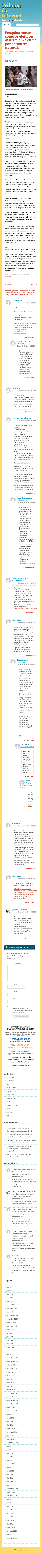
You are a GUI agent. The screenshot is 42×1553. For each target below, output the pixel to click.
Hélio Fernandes (12, 1088)
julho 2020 (10, 1503)
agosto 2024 (10, 1372)
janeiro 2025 (10, 1354)
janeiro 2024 (10, 1397)
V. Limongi (10, 1116)
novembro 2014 (12, 1538)
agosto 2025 (10, 1329)
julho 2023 (10, 1418)
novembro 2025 (12, 1319)
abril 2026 (10, 1301)
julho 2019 (10, 1513)
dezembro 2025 (12, 1315)
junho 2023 (10, 1421)
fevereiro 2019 (11, 1531)
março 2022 (10, 1464)
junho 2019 (10, 1517)
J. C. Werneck (11, 1091)
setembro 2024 (11, 1368)
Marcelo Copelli (11, 1098)
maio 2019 (10, 1520)
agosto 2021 (10, 1467)
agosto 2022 (10, 1446)
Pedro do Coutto (12, 1105)
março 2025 (10, 1347)
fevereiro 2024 (11, 1393)
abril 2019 (10, 1524)
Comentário (17, 963)
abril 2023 (10, 1425)
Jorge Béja (10, 1095)
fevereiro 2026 (11, 1308)
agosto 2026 (10, 1287)
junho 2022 (10, 1453)
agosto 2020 (10, 1499)
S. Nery (9, 1112)
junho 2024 (10, 1379)
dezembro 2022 (12, 1439)
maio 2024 (10, 1382)
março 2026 (10, 1305)
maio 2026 (10, 1298)
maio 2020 (10, 1510)
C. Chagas (10, 1077)
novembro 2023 (12, 1404)
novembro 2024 (12, 1361)
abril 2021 (10, 1478)
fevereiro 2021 (11, 1481)
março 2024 (10, 1390)
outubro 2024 (11, 1365)
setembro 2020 (11, 1496)
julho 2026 (10, 1291)
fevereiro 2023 (11, 1432)
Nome (15, 984)
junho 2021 (10, 1474)
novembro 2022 (12, 1443)
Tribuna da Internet (22, 661)
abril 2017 (10, 1534)
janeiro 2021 (10, 1485)
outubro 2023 (11, 1407)
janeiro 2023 (10, 1435)
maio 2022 (10, 1457)
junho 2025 (10, 1337)
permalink (8, 276)
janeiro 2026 (10, 1312)
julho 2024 (10, 1375)
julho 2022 (10, 1450)
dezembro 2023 (12, 1400)
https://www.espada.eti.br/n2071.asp (26, 608)
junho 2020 (10, 1506)
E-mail (15, 991)
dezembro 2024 (12, 1358)
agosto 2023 (10, 1414)
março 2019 (10, 1527)
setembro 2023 (11, 1411)
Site (14, 998)
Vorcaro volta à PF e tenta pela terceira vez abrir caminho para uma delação (23, 1172)
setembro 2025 (11, 1326)
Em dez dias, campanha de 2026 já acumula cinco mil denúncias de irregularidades (19, 1148)
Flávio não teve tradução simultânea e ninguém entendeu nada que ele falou (24, 1194)
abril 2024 (10, 1386)
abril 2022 (10, 1460)
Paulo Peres (10, 1102)
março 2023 (10, 1428)
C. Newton (10, 1080)
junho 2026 (10, 1294)
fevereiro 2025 (11, 1351)
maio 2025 (10, 1340)
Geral (22, 274)
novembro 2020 (12, 1489)
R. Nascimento (11, 1109)
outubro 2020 (11, 1492)
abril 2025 (10, 1344)
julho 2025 (10, 1333)
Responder (30, 337)
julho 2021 (10, 1471)
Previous (9, 284)
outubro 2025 (11, 1322)
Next (34, 284)
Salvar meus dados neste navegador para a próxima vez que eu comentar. (22, 1010)
